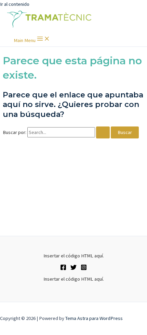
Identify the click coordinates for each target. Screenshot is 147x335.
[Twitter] (73, 269)
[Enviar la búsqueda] (103, 132)
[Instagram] (84, 269)
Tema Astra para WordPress (94, 318)
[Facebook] (63, 269)
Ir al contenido (14, 4)
